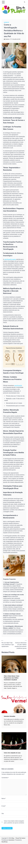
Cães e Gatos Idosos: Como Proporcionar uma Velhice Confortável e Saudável (11, 677)
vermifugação (18, 385)
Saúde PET (6, 22)
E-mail (4, 806)
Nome (4, 798)
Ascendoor (11, 840)
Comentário (5, 777)
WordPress (4, 842)
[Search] (24, 2)
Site (3, 813)
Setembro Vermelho (9, 716)
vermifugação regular (10, 259)
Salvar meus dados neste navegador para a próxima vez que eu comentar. (14, 822)
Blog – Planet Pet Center (18, 838)
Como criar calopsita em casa (12, 753)
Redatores (7, 39)
